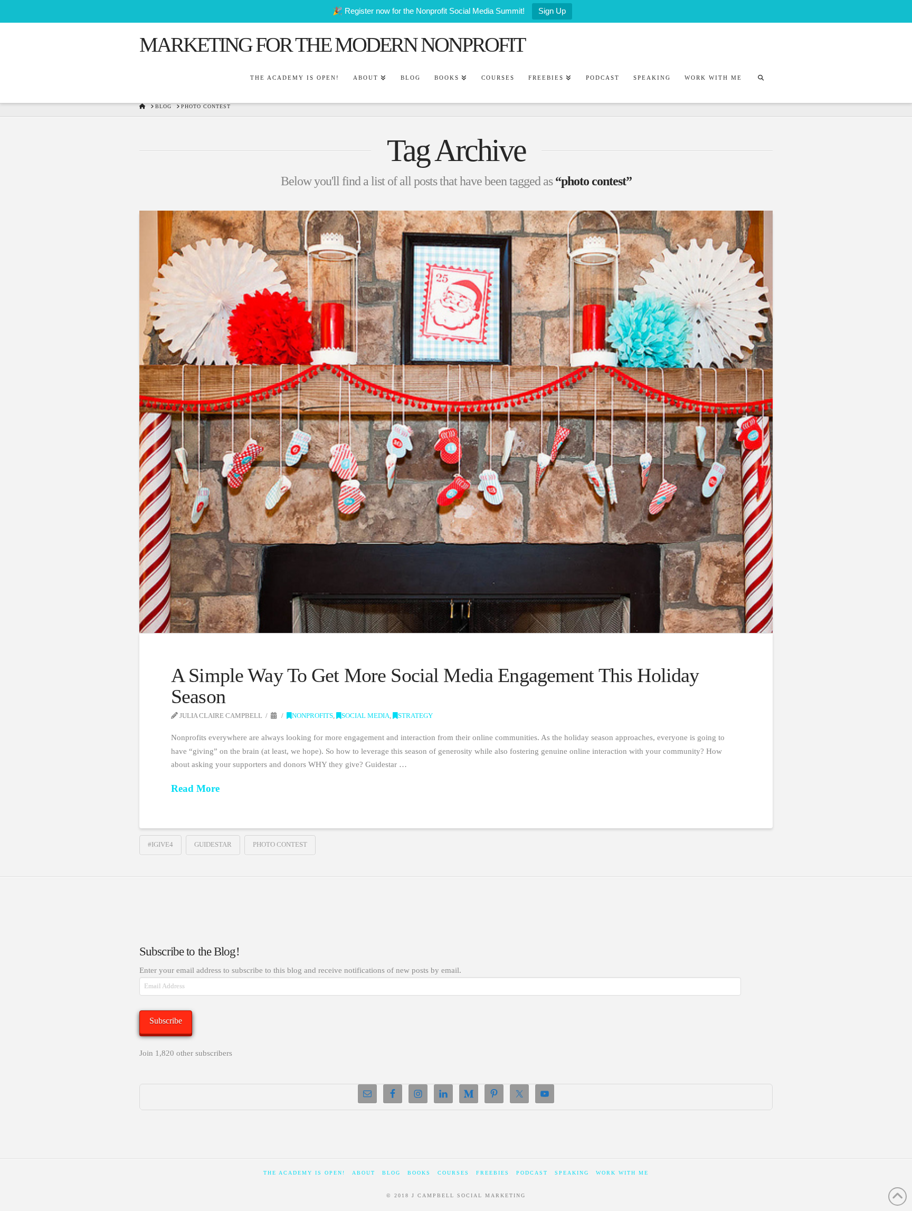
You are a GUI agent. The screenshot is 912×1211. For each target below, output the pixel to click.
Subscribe (165, 1020)
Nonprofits (312, 716)
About (363, 1173)
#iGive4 (160, 844)
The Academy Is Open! (304, 1173)
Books (419, 1173)
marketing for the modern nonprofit (332, 44)
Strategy (415, 716)
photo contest (280, 844)
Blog (391, 1173)
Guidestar (213, 844)
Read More (195, 788)
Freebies (492, 1173)
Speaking (572, 1173)
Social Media (365, 716)
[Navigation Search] (760, 79)
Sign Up (552, 10)
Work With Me (622, 1173)
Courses (453, 1173)
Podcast (532, 1173)
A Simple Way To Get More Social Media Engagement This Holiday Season (435, 686)
